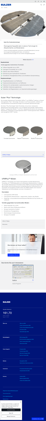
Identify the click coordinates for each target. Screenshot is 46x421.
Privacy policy (10, 407)
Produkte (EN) (23, 349)
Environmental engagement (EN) (27, 339)
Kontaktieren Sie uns (14, 255)
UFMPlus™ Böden (6, 154)
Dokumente (4, 224)
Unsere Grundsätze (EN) (25, 380)
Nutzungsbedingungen (8, 396)
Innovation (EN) (23, 329)
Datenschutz (5, 399)
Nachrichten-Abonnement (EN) (26, 363)
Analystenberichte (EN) (25, 370)
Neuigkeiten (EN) (23, 360)
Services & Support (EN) (25, 353)
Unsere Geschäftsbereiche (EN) (26, 327)
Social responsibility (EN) (25, 341)
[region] (11, 410)
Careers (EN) (22, 376)
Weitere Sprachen (27, 59)
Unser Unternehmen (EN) (25, 325)
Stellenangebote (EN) (24, 378)
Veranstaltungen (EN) (24, 331)
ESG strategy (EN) (23, 337)
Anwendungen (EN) (24, 351)
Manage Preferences (11, 416)
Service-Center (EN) (24, 355)
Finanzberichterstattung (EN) (26, 368)
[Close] (20, 402)
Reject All (11, 413)
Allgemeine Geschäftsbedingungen (10, 390)
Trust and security (6, 393)
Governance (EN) (23, 343)
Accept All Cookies (11, 409)
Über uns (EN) (23, 323)
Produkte (5, 7)
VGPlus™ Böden (6, 221)
